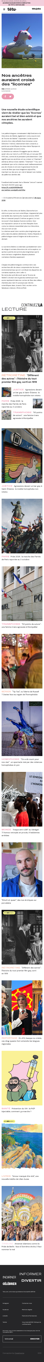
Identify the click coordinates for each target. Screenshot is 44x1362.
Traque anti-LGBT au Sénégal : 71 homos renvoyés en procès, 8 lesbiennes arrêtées (21, 832)
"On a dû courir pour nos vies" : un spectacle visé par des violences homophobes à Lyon (22, 762)
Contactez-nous (27, 1303)
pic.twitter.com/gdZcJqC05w (13, 190)
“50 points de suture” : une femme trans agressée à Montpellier (27, 415)
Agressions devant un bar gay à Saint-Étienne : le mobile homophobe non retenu (27, 392)
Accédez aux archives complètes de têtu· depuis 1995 (16, 4)
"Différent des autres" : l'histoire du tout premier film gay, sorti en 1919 (20, 379)
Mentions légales (27, 1309)
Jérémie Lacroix (10, 89)
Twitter (5, 1322)
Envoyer (34, 1339)
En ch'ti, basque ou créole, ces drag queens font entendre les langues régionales (22, 1041)
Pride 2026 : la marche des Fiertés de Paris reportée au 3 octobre (14, 404)
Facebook (6, 1309)
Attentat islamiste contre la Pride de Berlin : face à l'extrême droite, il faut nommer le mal (22, 1246)
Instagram (6, 1303)
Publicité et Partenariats (29, 1316)
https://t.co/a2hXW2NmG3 (12, 187)
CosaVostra (19, 1353)
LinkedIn (5, 1316)
